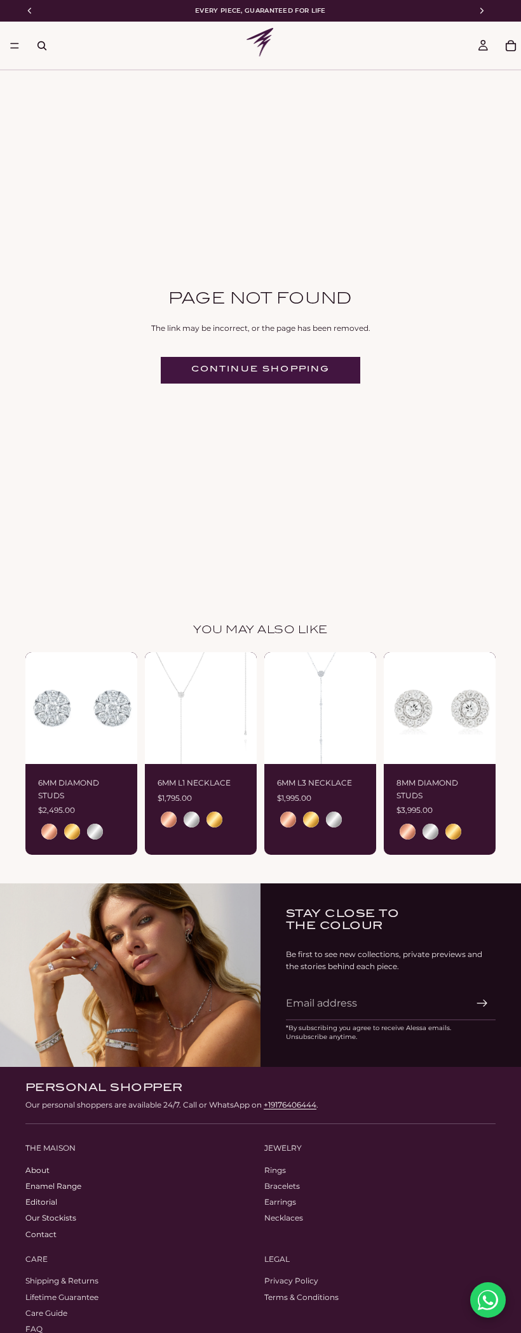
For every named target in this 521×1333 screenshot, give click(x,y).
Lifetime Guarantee (61, 1297)
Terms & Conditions (301, 1297)
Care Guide (46, 1313)
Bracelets (282, 1186)
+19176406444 (290, 1104)
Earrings (280, 1202)
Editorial (41, 1202)
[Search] (42, 46)
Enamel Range (53, 1186)
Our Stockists (50, 1217)
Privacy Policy (291, 1281)
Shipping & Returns (61, 1281)
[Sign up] (482, 1003)
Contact (41, 1234)
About (37, 1170)
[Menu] (14, 45)
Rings (275, 1170)
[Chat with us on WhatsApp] (488, 1300)
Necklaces (283, 1217)
